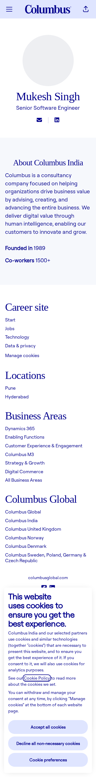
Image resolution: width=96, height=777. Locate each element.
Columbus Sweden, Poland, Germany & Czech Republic (45, 557)
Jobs (9, 328)
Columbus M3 (19, 454)
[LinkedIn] (56, 120)
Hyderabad (17, 396)
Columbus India (21, 520)
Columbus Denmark (25, 546)
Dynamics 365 (20, 428)
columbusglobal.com (48, 577)
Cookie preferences (48, 759)
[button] (86, 9)
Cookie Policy (37, 678)
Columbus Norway (24, 537)
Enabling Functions (24, 437)
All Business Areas (23, 480)
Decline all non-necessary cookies (48, 743)
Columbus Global (23, 511)
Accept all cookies (48, 727)
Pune (10, 388)
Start (10, 319)
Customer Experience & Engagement (43, 445)
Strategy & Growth (25, 463)
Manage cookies (22, 355)
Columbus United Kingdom (33, 529)
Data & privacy (20, 345)
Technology (17, 337)
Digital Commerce (24, 471)
